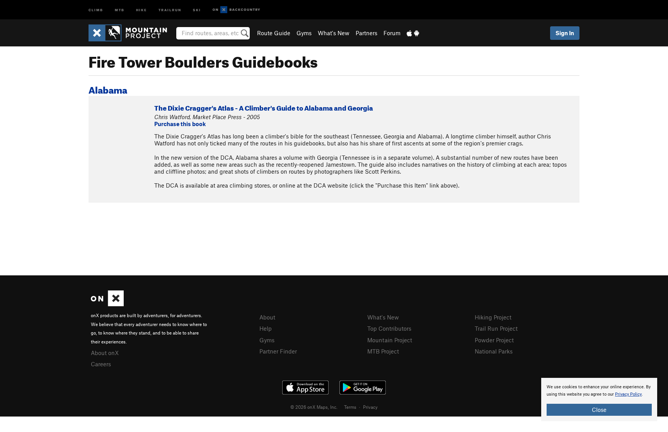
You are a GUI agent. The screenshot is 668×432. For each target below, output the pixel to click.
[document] (599, 399)
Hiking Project (493, 317)
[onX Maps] (107, 304)
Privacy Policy (628, 394)
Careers (101, 363)
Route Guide (273, 32)
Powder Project (494, 339)
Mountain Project (389, 339)
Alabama (108, 88)
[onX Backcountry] (236, 10)
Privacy (370, 407)
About (267, 317)
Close (599, 409)
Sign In (565, 32)
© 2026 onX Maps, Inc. (313, 407)
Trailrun (169, 9)
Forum (391, 32)
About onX (105, 352)
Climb (96, 9)
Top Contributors (389, 328)
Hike (141, 9)
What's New (333, 32)
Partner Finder (278, 351)
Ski (197, 9)
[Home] (132, 32)
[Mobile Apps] (413, 32)
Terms (350, 407)
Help (265, 328)
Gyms (304, 32)
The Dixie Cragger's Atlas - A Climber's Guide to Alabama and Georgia (263, 107)
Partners (366, 32)
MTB (119, 9)
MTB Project (383, 351)
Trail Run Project (496, 328)
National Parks (494, 351)
